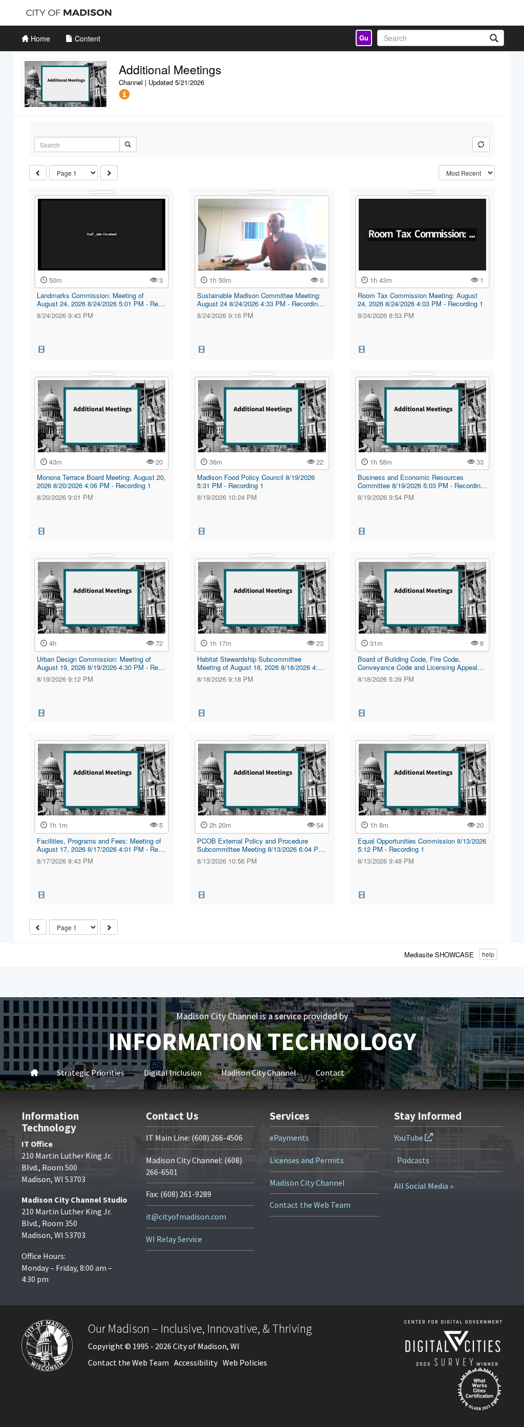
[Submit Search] (128, 144)
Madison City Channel (258, 1072)
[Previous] (38, 172)
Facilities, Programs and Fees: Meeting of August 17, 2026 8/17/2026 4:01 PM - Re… (101, 845)
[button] (124, 94)
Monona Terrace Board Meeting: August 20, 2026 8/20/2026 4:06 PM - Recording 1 (101, 481)
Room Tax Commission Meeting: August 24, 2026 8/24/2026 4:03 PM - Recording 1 (420, 299)
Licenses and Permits (307, 1160)
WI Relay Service (174, 1239)
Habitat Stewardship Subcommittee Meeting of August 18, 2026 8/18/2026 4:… (260, 663)
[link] (364, 38)
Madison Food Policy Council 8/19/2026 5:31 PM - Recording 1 (256, 481)
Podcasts (413, 1160)
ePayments (289, 1137)
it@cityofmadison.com (186, 1216)
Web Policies (245, 1362)
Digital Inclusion (173, 1072)
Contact (330, 1072)
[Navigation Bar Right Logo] (442, 13)
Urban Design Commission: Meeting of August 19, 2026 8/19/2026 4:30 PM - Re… (101, 663)
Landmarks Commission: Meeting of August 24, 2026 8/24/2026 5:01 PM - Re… (101, 299)
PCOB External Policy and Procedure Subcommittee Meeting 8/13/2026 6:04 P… (261, 845)
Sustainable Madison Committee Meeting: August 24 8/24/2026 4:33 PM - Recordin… (260, 299)
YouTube (409, 1137)
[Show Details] (102, 192)
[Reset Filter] (481, 144)
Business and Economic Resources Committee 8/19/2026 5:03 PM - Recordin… (422, 481)
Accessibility (195, 1362)
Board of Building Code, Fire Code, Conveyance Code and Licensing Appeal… (421, 663)
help (488, 954)
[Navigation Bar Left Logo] (68, 13)
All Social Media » (423, 1186)
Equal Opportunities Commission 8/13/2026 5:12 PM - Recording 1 (422, 845)
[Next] (109, 172)
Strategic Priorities (90, 1072)
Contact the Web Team (310, 1205)
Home (34, 1072)
